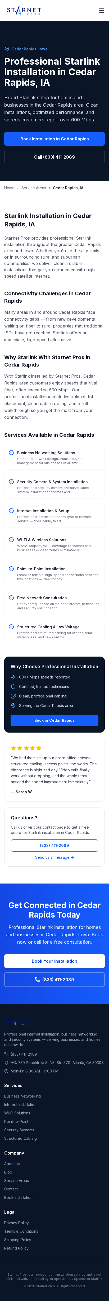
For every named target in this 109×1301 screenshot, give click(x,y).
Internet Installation (20, 1104)
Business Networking (22, 1096)
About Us (12, 1163)
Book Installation (18, 1197)
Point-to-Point (16, 1121)
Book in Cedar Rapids (54, 720)
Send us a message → (54, 857)
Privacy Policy (16, 1223)
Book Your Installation (54, 961)
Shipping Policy (17, 1239)
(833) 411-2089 (54, 845)
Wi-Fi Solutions (17, 1113)
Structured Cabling (20, 1138)
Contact (11, 1189)
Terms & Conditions (21, 1231)
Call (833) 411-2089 (54, 157)
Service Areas (33, 188)
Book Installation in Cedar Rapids (54, 138)
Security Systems (19, 1130)
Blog (8, 1172)
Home (9, 188)
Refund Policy (16, 1248)
